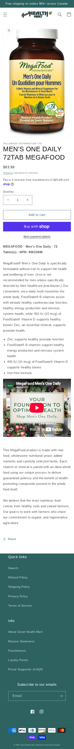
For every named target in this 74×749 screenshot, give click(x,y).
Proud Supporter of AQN (25, 669)
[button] (5, 14)
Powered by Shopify (52, 745)
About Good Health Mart (25, 631)
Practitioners (17, 650)
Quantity (8, 191)
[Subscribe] (61, 696)
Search (13, 568)
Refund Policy (18, 577)
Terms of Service (20, 605)
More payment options (37, 236)
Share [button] (12, 539)
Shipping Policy (19, 586)
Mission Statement (21, 641)
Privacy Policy (18, 596)
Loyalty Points (18, 660)
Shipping (8, 173)
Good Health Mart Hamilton (32, 745)
